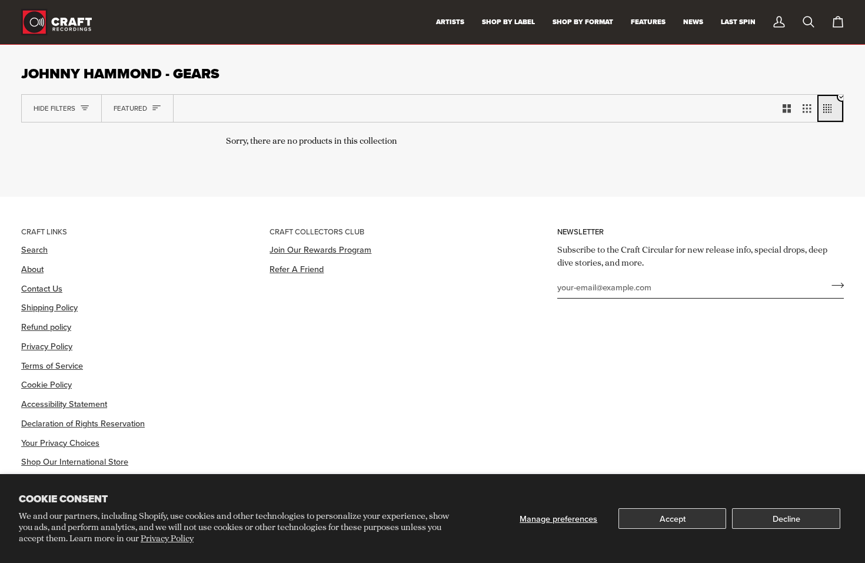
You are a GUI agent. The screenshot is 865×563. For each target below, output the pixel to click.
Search (34, 249)
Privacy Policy (167, 538)
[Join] (834, 285)
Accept (673, 518)
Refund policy (46, 326)
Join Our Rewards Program (320, 249)
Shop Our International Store (74, 461)
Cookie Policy (46, 384)
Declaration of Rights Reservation (83, 423)
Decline (786, 518)
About (32, 269)
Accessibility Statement (64, 404)
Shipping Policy (49, 307)
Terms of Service (52, 365)
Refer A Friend (297, 269)
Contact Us (41, 288)
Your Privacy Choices (60, 442)
